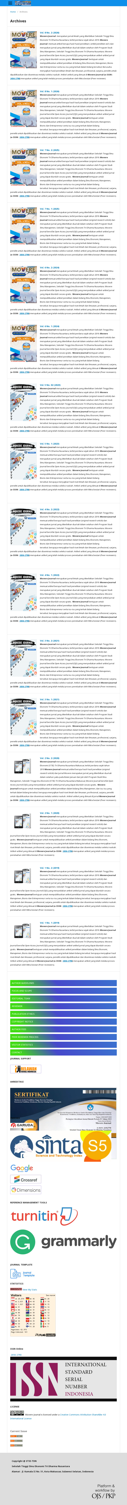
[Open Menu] (10, 3)
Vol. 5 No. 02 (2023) (50, 384)
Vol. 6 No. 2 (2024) (49, 267)
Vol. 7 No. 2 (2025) (49, 150)
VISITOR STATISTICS (22, 1044)
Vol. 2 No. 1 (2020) (49, 813)
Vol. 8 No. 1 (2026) (49, 91)
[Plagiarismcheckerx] (44, 1226)
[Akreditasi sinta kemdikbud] (60, 1160)
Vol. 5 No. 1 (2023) (49, 443)
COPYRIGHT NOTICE (22, 1021)
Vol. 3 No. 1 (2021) (49, 699)
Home (13, 11)
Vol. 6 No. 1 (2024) (49, 326)
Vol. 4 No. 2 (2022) (49, 509)
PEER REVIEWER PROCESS (25, 1036)
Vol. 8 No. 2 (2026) (49, 32)
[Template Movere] (22, 1277)
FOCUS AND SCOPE (22, 990)
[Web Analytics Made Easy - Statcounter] (16, 1289)
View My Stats (30, 1289)
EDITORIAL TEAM (21, 998)
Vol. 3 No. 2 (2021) (49, 640)
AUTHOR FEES (19, 1029)
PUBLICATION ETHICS (23, 1013)
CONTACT (17, 1052)
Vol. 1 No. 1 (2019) (49, 922)
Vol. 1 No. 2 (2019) (49, 867)
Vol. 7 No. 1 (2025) (49, 208)
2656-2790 (15, 78)
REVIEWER (17, 1006)
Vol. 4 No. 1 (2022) (49, 575)
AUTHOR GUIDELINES (23, 983)
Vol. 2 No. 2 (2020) (49, 758)
